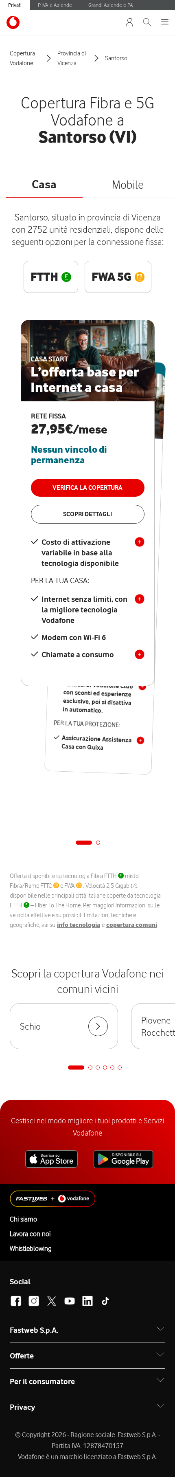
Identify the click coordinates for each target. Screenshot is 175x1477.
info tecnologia (78, 925)
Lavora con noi (30, 1234)
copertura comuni (131, 925)
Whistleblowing (31, 1248)
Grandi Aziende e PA (110, 5)
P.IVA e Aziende (55, 5)
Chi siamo (23, 1219)
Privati (15, 5)
